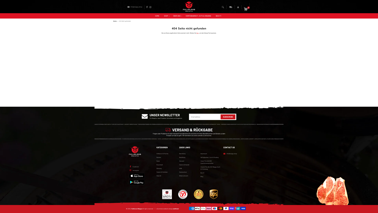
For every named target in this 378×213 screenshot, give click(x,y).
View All (159, 176)
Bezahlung (182, 157)
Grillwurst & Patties (162, 153)
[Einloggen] (238, 7)
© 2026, (139, 209)
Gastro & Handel (184, 165)
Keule (158, 161)
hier (197, 33)
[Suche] (223, 7)
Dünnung (159, 168)
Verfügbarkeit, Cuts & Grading (198, 16)
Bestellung (182, 153)
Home (157, 16)
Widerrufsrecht (183, 176)
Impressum (204, 153)
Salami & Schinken (162, 172)
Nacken (159, 157)
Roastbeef (160, 165)
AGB (180, 168)
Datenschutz (183, 172)
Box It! (218, 16)
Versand (181, 161)
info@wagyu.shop (136, 7)
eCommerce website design (168, 209)
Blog (202, 176)
